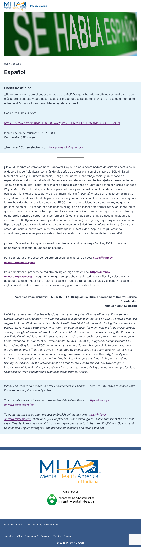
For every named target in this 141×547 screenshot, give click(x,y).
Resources (46, 536)
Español (67, 536)
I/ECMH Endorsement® (28, 536)
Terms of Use (24, 524)
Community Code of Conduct (45, 524)
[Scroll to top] (133, 542)
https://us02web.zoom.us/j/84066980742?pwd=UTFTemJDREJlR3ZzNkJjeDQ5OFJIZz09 (62, 123)
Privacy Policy (10, 524)
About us (9, 536)
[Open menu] (134, 6)
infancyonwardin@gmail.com (65, 147)
